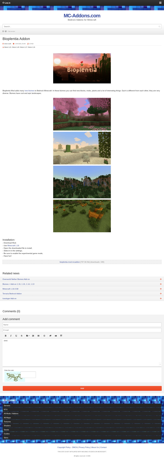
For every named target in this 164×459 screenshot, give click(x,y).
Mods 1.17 (23, 47)
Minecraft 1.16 (13, 245)
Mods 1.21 (7, 47)
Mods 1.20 (15, 47)
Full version (11, 31)
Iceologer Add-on (9, 298)
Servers (7, 406)
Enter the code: (9, 370)
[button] (5, 335)
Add (82, 388)
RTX (5, 409)
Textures (7, 422)
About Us (95, 447)
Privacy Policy (84, 447)
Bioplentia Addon (16, 39)
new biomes (29, 91)
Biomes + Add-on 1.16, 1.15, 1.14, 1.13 (18, 284)
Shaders (7, 426)
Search (159, 26)
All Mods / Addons (11, 413)
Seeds (6, 430)
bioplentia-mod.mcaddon (70, 262)
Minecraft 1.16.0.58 (10, 289)
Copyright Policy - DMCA (67, 447)
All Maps (7, 418)
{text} (6, 341)
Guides (7, 434)
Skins (6, 438)
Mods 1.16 (31, 47)
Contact (103, 447)
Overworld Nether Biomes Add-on (16, 279)
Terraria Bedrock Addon (12, 294)
